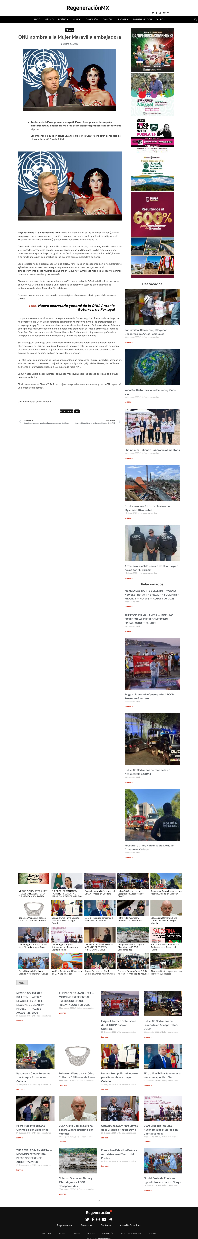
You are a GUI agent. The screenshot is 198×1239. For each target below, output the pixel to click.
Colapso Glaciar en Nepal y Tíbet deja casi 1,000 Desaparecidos (131, 947)
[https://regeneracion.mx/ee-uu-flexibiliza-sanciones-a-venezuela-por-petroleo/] (99, 910)
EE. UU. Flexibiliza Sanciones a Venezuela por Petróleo (99, 919)
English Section (142, 19)
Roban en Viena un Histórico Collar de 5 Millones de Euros (32, 919)
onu (77, 411)
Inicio (37, 19)
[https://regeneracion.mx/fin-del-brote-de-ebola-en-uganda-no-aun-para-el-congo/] (32, 964)
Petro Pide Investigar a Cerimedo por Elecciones (130, 919)
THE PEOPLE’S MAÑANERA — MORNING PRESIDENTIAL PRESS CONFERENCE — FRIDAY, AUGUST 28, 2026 (149, 619)
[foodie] (152, 152)
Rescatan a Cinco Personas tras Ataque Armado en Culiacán (166, 892)
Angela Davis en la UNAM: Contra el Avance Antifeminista (100, 972)
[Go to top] (192, 1233)
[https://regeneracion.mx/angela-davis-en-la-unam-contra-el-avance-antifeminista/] (99, 964)
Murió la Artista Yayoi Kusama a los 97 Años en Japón (67, 972)
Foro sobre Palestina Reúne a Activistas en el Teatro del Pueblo (165, 947)
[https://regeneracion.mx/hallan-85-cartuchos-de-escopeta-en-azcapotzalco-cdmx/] (132, 884)
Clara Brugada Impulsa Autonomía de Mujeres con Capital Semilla (65, 947)
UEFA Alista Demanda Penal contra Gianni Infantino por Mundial (164, 920)
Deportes (122, 19)
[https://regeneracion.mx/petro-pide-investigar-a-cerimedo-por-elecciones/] (132, 910)
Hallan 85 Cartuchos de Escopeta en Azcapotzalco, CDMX (131, 893)
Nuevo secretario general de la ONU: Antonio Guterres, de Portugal (76, 307)
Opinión (107, 19)
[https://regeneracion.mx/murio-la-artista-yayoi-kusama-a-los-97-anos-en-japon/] (65, 964)
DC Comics (66, 411)
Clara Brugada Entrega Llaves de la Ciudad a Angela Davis (33, 946)
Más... (22, 982)
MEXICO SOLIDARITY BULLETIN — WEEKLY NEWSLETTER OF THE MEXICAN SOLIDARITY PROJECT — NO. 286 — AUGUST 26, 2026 (152, 594)
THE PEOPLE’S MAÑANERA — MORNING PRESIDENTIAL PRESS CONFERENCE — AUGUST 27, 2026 (99, 947)
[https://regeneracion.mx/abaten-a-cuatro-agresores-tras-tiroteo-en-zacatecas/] (165, 964)
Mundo (77, 19)
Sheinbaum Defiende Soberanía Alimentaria (152, 450)
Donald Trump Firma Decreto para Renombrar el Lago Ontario (65, 920)
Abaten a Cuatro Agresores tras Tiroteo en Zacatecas (166, 972)
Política (63, 19)
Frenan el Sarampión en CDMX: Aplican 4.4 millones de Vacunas (133, 972)
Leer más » (129, 342)
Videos (160, 19)
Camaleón (92, 19)
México (49, 19)
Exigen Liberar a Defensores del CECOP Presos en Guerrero (100, 892)
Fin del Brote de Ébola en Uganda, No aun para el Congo (33, 972)
